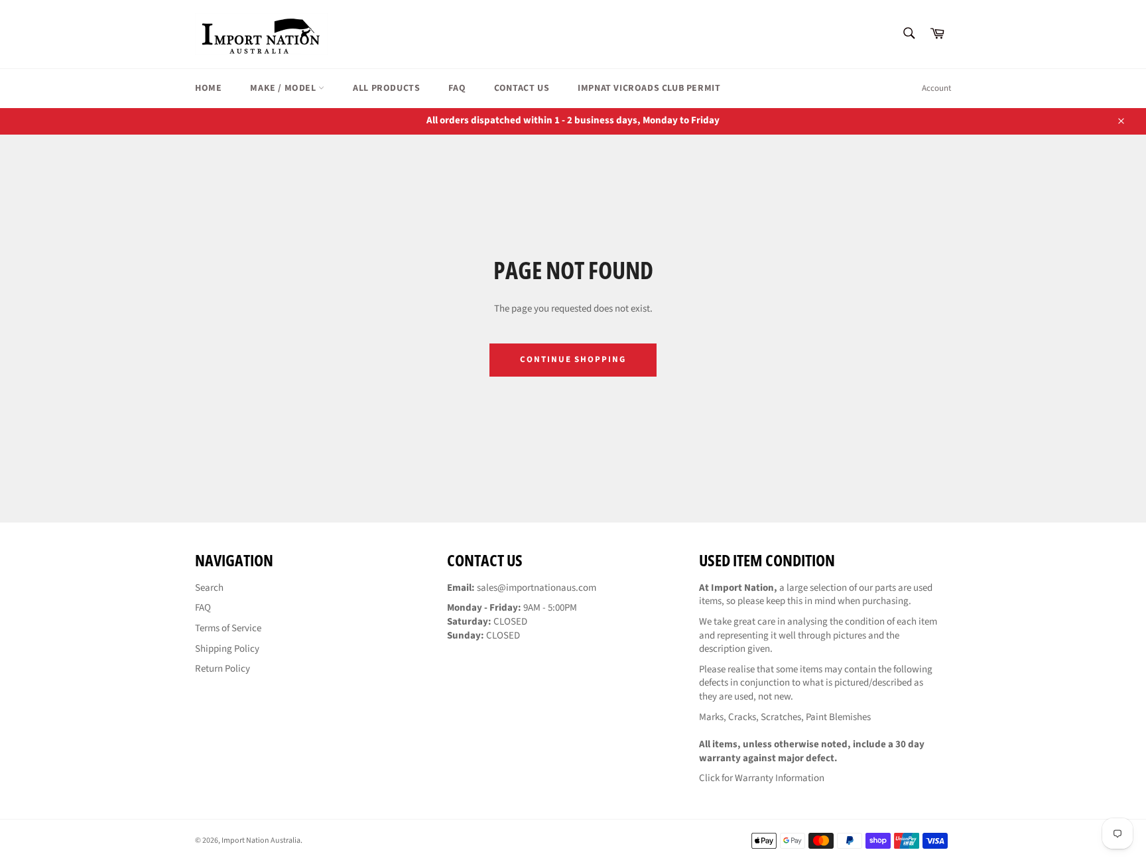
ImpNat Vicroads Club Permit (649, 88)
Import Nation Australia (261, 840)
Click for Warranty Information (761, 778)
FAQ (457, 88)
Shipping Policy (227, 649)
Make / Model (284, 88)
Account (936, 88)
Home (208, 88)
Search (209, 588)
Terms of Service (228, 628)
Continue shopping (573, 359)
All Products (386, 88)
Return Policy (222, 669)
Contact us (521, 88)
